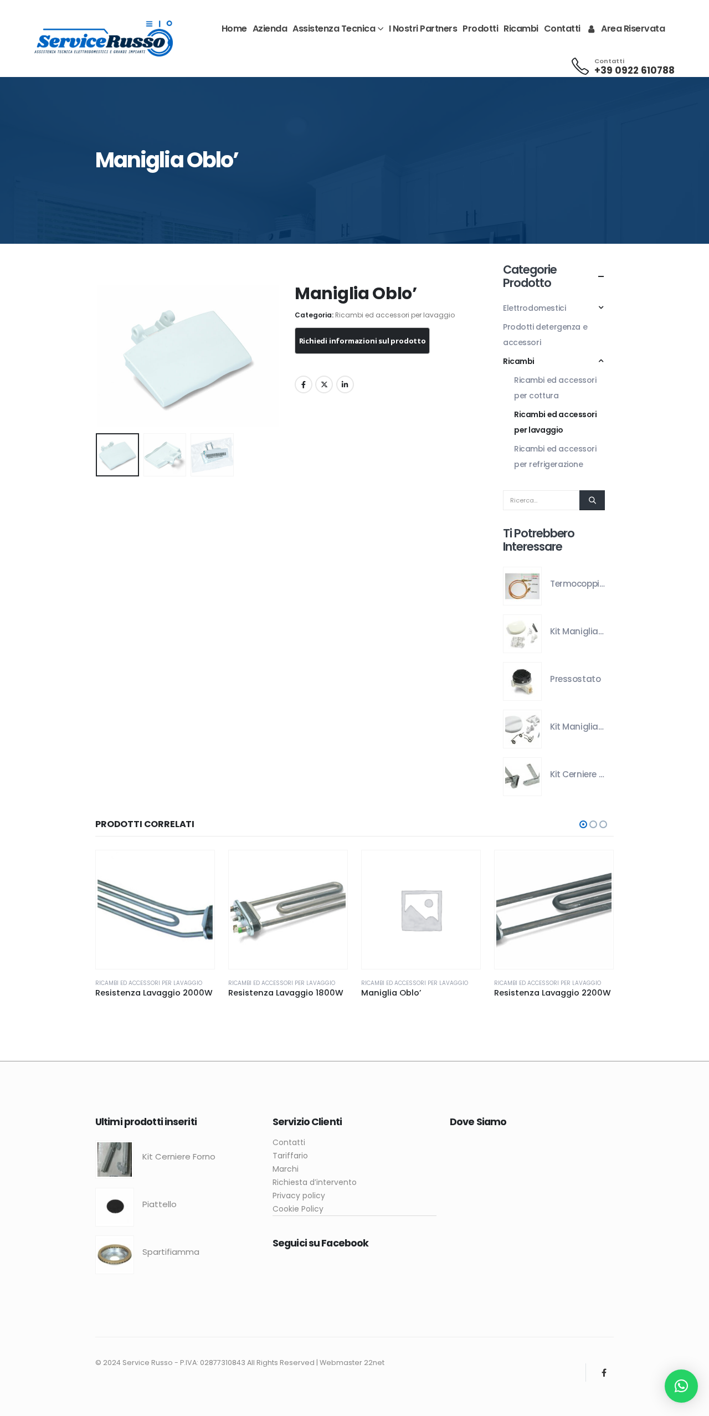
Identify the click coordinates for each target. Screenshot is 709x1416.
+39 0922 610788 (634, 70)
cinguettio (324, 384)
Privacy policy (299, 1195)
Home (234, 28)
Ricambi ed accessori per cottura (555, 387)
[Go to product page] (522, 586)
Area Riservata (633, 28)
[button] (98, 356)
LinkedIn (345, 384)
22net (374, 1362)
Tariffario (290, 1155)
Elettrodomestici (534, 308)
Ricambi (521, 28)
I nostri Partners (423, 28)
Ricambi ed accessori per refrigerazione (555, 456)
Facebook (303, 384)
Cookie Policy (298, 1208)
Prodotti (480, 28)
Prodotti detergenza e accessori (545, 334)
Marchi (286, 1168)
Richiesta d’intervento (315, 1182)
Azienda (270, 28)
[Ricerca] (592, 500)
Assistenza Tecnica (333, 28)
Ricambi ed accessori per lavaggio (395, 315)
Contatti (562, 28)
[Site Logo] (103, 38)
